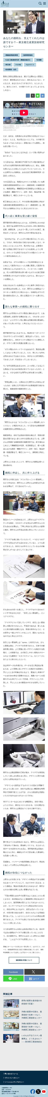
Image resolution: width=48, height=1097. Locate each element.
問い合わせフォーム (11, 1074)
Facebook (32, 1091)
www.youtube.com (9, 130)
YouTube (43, 1091)
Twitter (38, 1091)
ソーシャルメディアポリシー (14, 1082)
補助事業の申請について (24, 960)
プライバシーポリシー (12, 1078)
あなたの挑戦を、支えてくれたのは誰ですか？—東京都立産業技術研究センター (24, 42)
